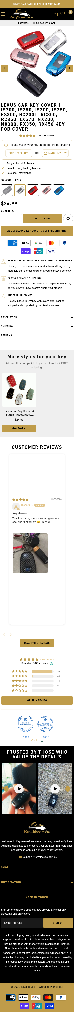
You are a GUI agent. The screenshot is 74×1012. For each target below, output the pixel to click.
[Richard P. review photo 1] (30, 553)
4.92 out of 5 (47, 659)
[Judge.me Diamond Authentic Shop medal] (26, 724)
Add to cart (42, 218)
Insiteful (58, 986)
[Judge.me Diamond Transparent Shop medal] (45, 724)
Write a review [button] (37, 700)
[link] (68, 218)
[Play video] (19, 788)
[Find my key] (55, 14)
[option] (37, 64)
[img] (20, 499)
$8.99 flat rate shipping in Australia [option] (37, 4)
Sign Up (58, 923)
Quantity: (7, 211)
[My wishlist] (62, 14)
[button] (4, 68)
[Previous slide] (6, 789)
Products (23, 23)
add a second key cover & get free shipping (37, 230)
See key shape (18, 153)
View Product (19, 428)
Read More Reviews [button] (37, 643)
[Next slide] (10, 634)
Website (44, 986)
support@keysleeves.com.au (40, 856)
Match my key (57, 153)
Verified (35, 740)
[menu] (3, 14)
